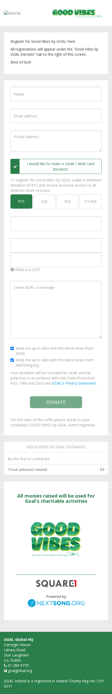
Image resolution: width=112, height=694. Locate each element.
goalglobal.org (20, 670)
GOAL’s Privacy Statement (74, 383)
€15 (21, 201)
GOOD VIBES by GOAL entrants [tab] (56, 446)
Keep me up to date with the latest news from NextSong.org (55, 362)
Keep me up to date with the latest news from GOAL (55, 351)
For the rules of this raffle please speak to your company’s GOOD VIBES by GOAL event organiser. (53, 422)
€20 (44, 201)
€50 (67, 201)
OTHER (90, 201)
